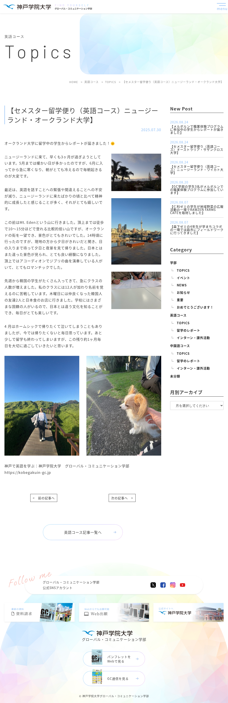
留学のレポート (188, 330)
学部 (173, 262)
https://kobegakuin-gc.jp (27, 472)
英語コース (178, 315)
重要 (180, 300)
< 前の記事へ (44, 498)
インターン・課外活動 (193, 337)
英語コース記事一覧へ (83, 532)
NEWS (182, 285)
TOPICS (183, 270)
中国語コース (180, 345)
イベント (183, 277)
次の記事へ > (122, 498)
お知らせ (183, 292)
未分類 (175, 376)
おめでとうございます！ (195, 307)
